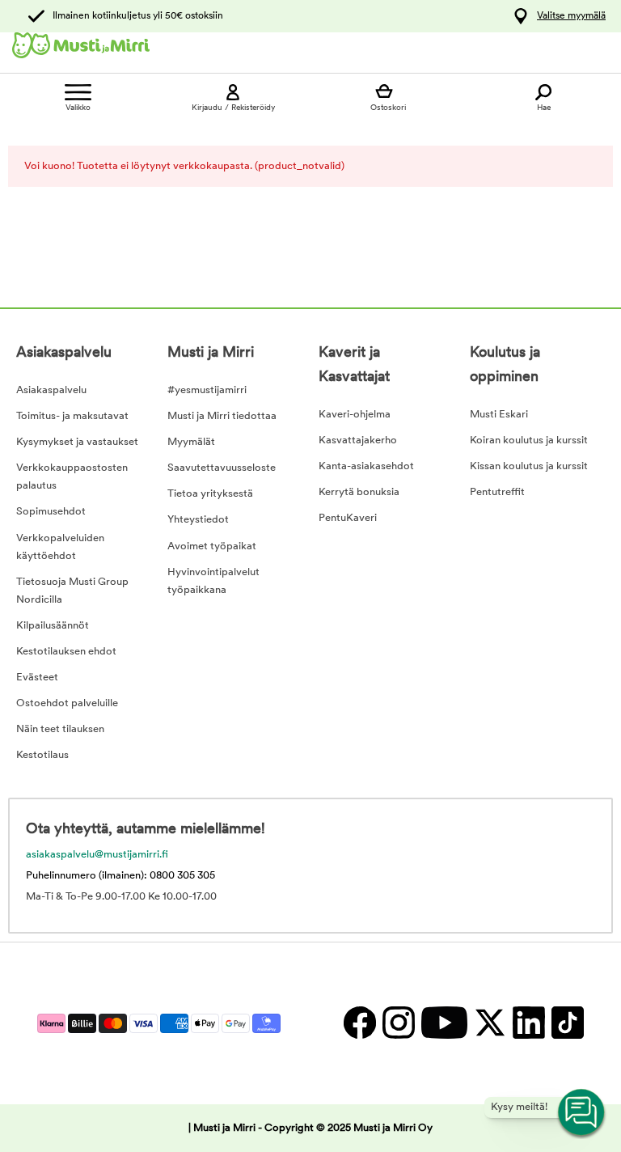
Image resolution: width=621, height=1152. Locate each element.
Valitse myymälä (571, 16)
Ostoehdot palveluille (67, 703)
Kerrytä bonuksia (359, 492)
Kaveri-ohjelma (355, 414)
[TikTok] (565, 1023)
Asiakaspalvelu (51, 390)
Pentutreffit (497, 492)
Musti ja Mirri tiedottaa (222, 416)
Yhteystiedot (198, 520)
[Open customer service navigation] (582, 1113)
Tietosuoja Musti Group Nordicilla (72, 591)
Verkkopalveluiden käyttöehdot (60, 547)
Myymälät (191, 442)
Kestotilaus (42, 755)
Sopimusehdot (51, 511)
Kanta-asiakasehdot (366, 466)
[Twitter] (489, 1023)
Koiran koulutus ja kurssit (529, 440)
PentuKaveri (348, 518)
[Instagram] (397, 1023)
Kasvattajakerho (358, 440)
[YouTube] (443, 1023)
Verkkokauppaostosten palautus (72, 477)
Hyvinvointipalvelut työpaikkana (213, 581)
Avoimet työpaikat (211, 546)
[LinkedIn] (528, 1023)
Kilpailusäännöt (52, 625)
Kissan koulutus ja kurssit (529, 466)
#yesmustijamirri (207, 390)
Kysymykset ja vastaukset (77, 442)
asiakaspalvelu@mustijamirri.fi (97, 854)
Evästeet (37, 677)
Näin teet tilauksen (60, 729)
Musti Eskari (499, 414)
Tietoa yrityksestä (210, 494)
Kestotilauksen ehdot (66, 651)
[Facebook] (359, 1023)
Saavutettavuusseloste (221, 468)
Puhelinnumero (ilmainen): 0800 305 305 (120, 875)
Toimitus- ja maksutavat (72, 416)
